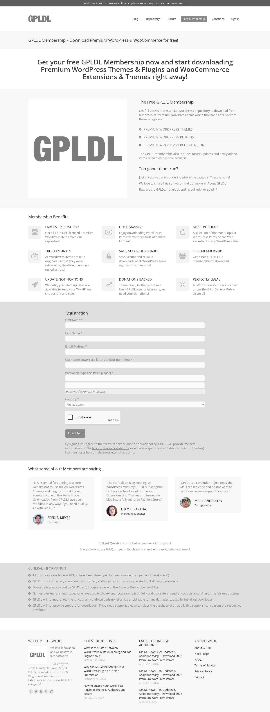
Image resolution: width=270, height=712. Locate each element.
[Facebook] (31, 691)
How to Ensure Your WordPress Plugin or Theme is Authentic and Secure (104, 689)
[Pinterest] (46, 691)
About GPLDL (217, 183)
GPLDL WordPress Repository (189, 111)
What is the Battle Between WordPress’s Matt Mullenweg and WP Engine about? (107, 652)
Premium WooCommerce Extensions (174, 145)
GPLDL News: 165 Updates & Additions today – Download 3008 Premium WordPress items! (160, 675)
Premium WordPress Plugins (168, 137)
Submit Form (75, 433)
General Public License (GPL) (138, 587)
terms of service (114, 444)
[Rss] (41, 691)
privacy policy (147, 444)
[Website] (51, 691)
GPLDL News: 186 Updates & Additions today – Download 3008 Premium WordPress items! (160, 694)
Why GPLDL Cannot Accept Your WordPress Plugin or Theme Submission (104, 671)
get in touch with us (132, 549)
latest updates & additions (110, 448)
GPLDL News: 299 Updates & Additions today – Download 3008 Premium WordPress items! (160, 656)
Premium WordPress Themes (168, 129)
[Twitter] (36, 691)
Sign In (235, 19)
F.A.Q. (110, 549)
